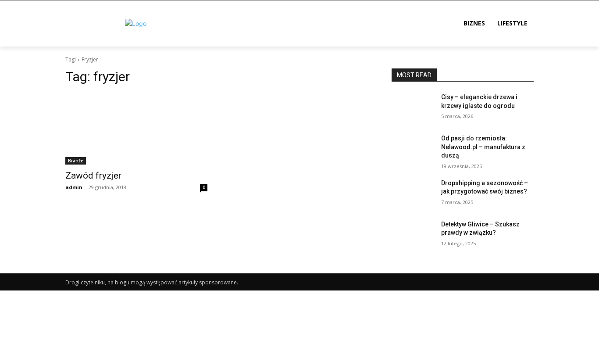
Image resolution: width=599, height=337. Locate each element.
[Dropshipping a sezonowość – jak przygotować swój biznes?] (413, 194)
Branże (75, 161)
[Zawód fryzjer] (136, 129)
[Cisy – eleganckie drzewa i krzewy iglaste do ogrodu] (413, 108)
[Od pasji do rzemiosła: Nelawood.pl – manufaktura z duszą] (413, 149)
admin (73, 187)
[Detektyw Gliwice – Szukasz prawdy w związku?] (413, 235)
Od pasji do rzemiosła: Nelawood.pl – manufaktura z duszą (483, 147)
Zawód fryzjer (93, 175)
